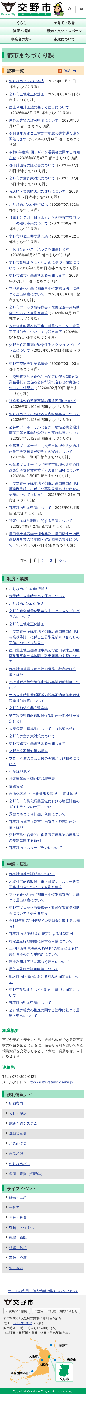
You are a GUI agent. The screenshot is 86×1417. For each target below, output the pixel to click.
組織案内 (16, 1103)
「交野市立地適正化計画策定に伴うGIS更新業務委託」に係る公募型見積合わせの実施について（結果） (44, 382)
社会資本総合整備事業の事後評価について (42, 401)
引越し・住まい (21, 1227)
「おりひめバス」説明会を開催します (39, 249)
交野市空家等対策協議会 (28, 363)
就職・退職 (18, 1237)
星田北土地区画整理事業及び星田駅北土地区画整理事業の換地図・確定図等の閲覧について (44, 539)
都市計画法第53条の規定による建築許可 (41, 933)
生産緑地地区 (19, 771)
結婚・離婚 (18, 1248)
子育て (14, 1207)
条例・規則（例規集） (26, 1174)
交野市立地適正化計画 (26, 94)
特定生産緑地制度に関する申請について (41, 520)
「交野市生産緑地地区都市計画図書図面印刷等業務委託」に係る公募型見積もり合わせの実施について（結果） (44, 489)
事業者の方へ (21, 39)
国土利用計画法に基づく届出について (39, 107)
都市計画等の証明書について (32, 165)
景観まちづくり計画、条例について (37, 814)
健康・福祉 (21, 31)
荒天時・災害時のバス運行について (37, 191)
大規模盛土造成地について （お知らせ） (42, 728)
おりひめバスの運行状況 (28, 204)
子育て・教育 (64, 22)
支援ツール (81, 9)
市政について (64, 39)
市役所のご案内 (16, 1311)
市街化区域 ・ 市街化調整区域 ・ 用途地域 (44, 793)
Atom (77, 70)
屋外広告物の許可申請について (33, 120)
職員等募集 (18, 1133)
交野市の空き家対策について (32, 178)
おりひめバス (19, 1164)
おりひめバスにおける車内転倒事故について (44, 414)
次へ (62, 560)
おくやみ (16, 1268)
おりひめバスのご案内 (26, 81)
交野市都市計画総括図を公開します (37, 275)
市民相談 (16, 1153)
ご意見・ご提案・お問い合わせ (56, 1311)
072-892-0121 (22, 1323)
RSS (67, 70)
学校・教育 (18, 1217)
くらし (21, 22)
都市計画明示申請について (30, 507)
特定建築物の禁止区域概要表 (32, 778)
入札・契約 (18, 1113)
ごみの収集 (18, 1143)
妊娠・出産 (18, 1197)
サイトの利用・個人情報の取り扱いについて (43, 1291)
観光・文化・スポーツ (64, 31)
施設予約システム (23, 1123)
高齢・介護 (18, 1257)
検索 (69, 9)
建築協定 (16, 786)
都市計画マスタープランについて (35, 847)
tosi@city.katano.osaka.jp (51, 1082)
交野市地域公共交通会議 (28, 236)
